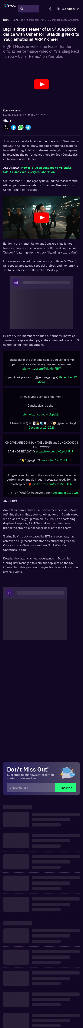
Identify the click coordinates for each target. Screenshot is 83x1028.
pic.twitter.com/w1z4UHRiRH (56, 451)
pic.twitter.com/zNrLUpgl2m (41, 414)
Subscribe (65, 787)
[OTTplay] (10, 9)
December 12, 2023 (42, 427)
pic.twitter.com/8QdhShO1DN (52, 484)
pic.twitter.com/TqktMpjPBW (41, 368)
